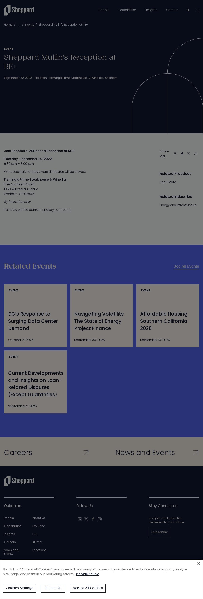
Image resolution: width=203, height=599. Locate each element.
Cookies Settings (19, 588)
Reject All (53, 588)
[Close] (198, 563)
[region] (101, 579)
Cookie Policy (87, 574)
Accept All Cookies (88, 588)
